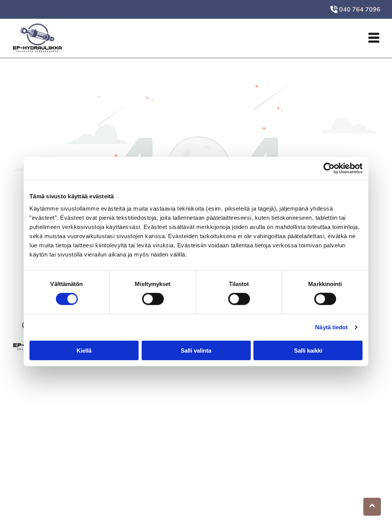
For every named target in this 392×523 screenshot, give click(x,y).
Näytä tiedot (331, 327)
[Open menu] (374, 38)
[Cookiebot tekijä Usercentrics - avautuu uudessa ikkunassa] (329, 168)
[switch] (153, 299)
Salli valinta (196, 350)
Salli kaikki (308, 350)
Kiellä (84, 350)
